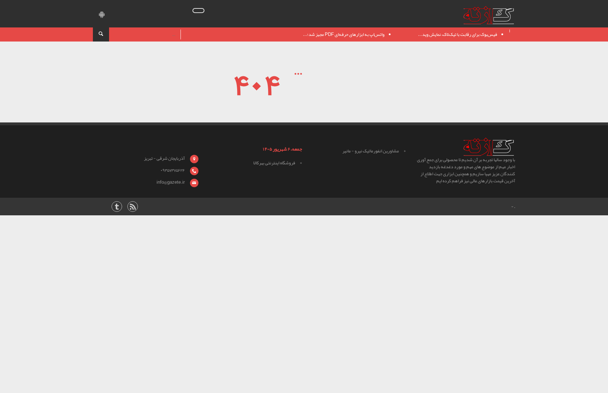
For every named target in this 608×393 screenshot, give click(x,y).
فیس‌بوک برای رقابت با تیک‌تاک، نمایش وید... (457, 34)
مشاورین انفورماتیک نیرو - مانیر (370, 151)
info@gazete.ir (171, 182)
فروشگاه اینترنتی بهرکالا (274, 162)
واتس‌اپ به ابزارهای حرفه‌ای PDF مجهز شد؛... (344, 34)
